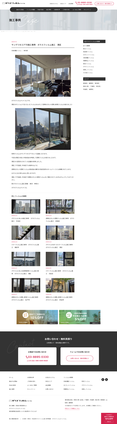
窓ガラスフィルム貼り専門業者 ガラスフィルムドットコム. (45, 419)
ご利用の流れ (66, 9)
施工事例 (48, 9)
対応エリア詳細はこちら (72, 408)
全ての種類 (86, 46)
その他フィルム (88, 73)
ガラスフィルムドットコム (20, 401)
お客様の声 (57, 9)
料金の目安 (41, 9)
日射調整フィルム (88, 58)
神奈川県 (86, 86)
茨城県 (85, 89)
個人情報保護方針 (14, 419)
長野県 (91, 89)
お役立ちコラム (54, 3)
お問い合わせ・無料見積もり (104, 3)
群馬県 (85, 83)
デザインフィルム (88, 67)
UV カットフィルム (69, 385)
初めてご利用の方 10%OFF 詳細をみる (109, 418)
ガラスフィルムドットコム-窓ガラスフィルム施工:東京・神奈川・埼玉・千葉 (13, 3)
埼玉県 (98, 86)
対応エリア (63, 3)
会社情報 (71, 3)
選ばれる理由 (20, 9)
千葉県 (92, 86)
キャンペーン (87, 9)
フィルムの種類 (68, 377)
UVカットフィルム (88, 55)
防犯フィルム (87, 64)
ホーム (11, 377)
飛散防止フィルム (88, 61)
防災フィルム (87, 49)
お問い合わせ (49, 389)
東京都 (97, 83)
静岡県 (91, 83)
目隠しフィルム (88, 70)
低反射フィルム (88, 52)
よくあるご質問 (77, 9)
